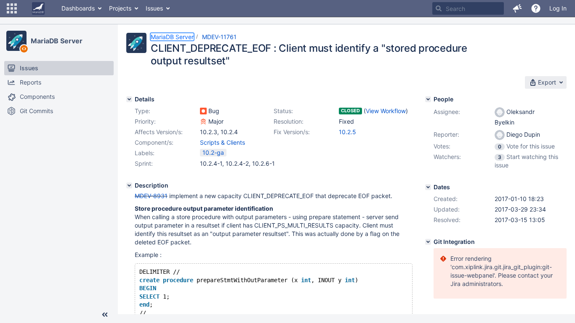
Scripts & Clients (222, 142)
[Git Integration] (428, 242)
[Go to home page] (38, 8)
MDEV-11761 (219, 36)
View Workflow (386, 110)
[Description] (129, 185)
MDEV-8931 (151, 195)
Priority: (145, 121)
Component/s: (154, 142)
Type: (142, 110)
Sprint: (144, 163)
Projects (120, 8)
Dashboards (78, 8)
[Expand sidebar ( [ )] (105, 314)
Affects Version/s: (159, 131)
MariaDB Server (57, 41)
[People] (428, 99)
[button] (11, 8)
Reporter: (446, 134)
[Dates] (428, 187)
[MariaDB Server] (16, 41)
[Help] (536, 8)
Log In (558, 8)
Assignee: (447, 111)
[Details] (129, 99)
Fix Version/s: (292, 131)
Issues (154, 8)
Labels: (144, 152)
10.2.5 (347, 131)
